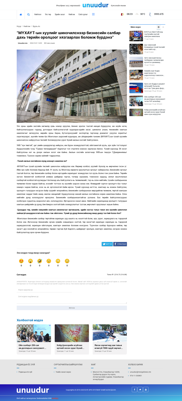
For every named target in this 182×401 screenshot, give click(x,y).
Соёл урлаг (83, 14)
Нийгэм (72, 14)
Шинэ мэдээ (136, 27)
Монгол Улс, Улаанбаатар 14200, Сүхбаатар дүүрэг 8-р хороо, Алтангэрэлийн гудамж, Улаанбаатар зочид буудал (108, 375)
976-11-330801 (136, 376)
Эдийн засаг (60, 14)
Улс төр (48, 14)
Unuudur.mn (22, 43)
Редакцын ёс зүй (25, 372)
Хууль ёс (36, 26)
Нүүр (19, 26)
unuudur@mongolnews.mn (140, 372)
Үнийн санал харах (63, 372)
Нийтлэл (37, 14)
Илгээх (72, 308)
